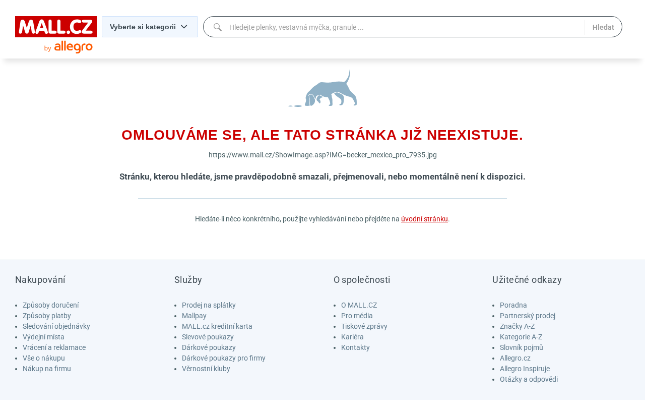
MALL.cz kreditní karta (217, 326)
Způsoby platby (47, 316)
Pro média (357, 316)
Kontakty (355, 347)
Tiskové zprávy (364, 326)
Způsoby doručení (51, 305)
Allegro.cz (515, 358)
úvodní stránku (424, 219)
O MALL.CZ (359, 305)
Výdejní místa (43, 337)
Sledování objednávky (56, 326)
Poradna (513, 305)
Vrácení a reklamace (54, 347)
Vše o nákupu (44, 358)
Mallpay (194, 316)
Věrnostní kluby (206, 369)
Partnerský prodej (527, 316)
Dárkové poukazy (209, 347)
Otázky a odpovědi (529, 379)
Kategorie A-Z (521, 337)
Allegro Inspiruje (525, 369)
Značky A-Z (517, 326)
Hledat (603, 27)
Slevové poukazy (208, 337)
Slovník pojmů (521, 347)
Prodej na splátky (209, 305)
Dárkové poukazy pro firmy (224, 358)
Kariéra (352, 337)
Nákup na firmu (47, 369)
